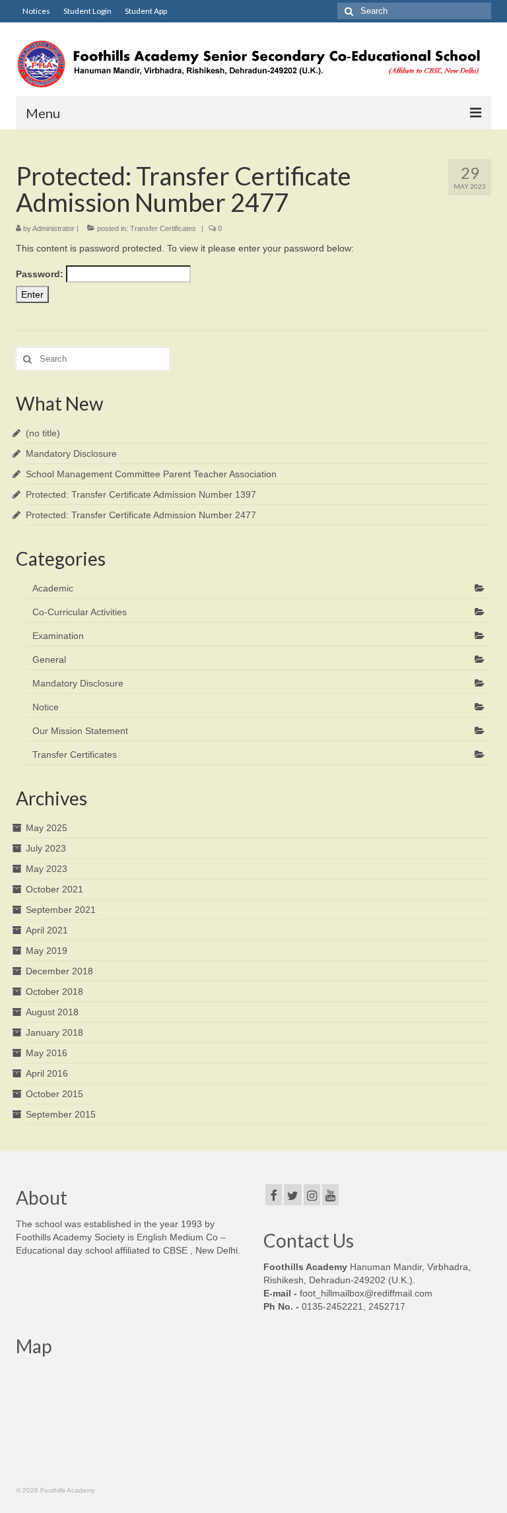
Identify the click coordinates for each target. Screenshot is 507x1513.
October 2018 (54, 991)
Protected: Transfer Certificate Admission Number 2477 (141, 515)
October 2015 (54, 1094)
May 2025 (46, 828)
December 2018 (59, 971)
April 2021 (47, 930)
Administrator (53, 228)
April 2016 (47, 1073)
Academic (52, 588)
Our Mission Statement (80, 730)
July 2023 (46, 848)
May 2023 (46, 868)
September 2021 (61, 909)
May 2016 (46, 1053)
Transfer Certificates (163, 228)
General (49, 659)
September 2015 (61, 1114)
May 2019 (46, 950)
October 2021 (54, 889)
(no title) (43, 433)
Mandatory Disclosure (71, 453)
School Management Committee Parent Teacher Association (151, 474)
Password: (41, 274)
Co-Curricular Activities (79, 612)
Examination (58, 635)
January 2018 (54, 1032)
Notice (45, 707)
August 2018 (52, 1012)
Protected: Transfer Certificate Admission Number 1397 (141, 494)
